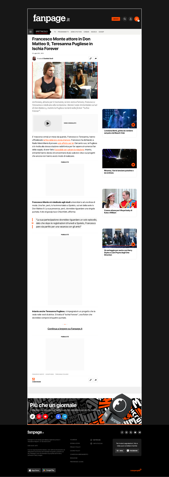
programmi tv (63, 32)
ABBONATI (116, 19)
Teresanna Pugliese (61, 374)
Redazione (73, 458)
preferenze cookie (76, 462)
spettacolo (42, 31)
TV (55, 32)
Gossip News (50, 374)
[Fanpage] (36, 432)
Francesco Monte (38, 374)
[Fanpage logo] (49, 19)
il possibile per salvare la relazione (69, 149)
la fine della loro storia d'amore (57, 140)
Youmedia (73, 440)
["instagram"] (39, 416)
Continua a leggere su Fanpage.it (65, 328)
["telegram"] (64, 416)
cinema (86, 32)
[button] (96, 58)
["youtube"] (45, 416)
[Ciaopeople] (135, 471)
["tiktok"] (32, 416)
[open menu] (30, 32)
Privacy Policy (75, 447)
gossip (101, 32)
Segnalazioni (75, 443)
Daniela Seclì (48, 58)
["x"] (51, 416)
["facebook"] (58, 416)
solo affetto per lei (66, 143)
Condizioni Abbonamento (79, 454)
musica (94, 32)
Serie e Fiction (76, 32)
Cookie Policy (75, 451)
